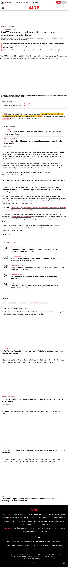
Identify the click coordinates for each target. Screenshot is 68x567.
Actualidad (46, 514)
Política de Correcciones (13, 541)
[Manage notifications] (63, 563)
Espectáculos (44, 518)
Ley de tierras (60, 528)
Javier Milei (6, 118)
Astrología (53, 521)
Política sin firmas (10, 545)
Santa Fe (29, 514)
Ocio (38, 525)
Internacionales (16, 518)
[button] (11, 7)
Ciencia (26, 518)
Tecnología (31, 521)
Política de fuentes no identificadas (40, 541)
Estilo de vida (20, 521)
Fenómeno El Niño (20, 528)
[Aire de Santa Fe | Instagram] (36, 537)
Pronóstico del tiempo (37, 528)
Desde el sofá (9, 521)
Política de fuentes (56, 541)
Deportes (54, 518)
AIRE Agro (34, 518)
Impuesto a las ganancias (39, 303)
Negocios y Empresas (27, 525)
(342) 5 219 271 (33, 556)
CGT (5, 114)
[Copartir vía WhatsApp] (25, 105)
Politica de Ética (25, 541)
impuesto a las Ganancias (21, 217)
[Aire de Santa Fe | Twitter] (32, 537)
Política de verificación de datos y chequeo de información (32, 545)
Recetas (62, 518)
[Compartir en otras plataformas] (29, 105)
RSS (41, 549)
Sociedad (45, 525)
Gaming (61, 521)
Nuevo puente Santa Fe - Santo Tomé (34, 531)
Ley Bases (38, 116)
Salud (54, 514)
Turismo (40, 521)
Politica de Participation (56, 545)
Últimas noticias (18, 514)
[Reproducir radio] (2, 2)
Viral (46, 521)
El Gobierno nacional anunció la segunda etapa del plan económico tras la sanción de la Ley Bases (33, 50)
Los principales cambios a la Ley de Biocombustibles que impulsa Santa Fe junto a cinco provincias (33, 43)
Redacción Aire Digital (8, 101)
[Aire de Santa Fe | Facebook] (29, 537)
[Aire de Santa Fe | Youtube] (39, 537)
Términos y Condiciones (32, 549)
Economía (61, 514)
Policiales (37, 514)
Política (11, 26)
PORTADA (4, 26)
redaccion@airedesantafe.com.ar (36, 558)
